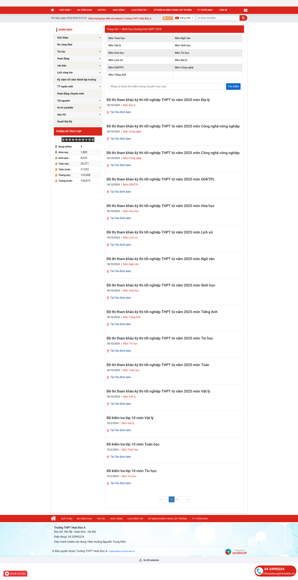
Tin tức (101, 10)
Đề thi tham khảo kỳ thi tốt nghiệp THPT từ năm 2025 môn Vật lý (158, 391)
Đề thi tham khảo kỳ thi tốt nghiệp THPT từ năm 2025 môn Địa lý (158, 100)
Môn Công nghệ (184, 67)
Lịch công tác (139, 10)
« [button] (161, 499)
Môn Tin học (182, 52)
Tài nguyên (63, 100)
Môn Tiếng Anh (117, 74)
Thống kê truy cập (69, 131)
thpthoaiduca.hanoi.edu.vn (122, 551)
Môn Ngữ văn (182, 38)
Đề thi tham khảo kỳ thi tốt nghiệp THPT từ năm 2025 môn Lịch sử (160, 232)
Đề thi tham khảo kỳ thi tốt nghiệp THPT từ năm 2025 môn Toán (158, 365)
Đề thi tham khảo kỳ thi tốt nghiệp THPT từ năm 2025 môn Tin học (160, 338)
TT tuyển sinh (204, 10)
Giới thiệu (64, 10)
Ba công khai (84, 10)
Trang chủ (112, 29)
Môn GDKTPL (116, 67)
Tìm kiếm (233, 86)
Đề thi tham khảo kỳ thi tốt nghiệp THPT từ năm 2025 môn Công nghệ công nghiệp (173, 153)
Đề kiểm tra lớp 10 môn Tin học (132, 471)
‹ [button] (166, 499)
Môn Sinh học (183, 45)
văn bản (61, 65)
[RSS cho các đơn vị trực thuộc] (168, 18)
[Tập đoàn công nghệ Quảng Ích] (236, 551)
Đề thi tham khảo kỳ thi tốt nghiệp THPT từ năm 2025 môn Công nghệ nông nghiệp (173, 126)
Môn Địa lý (181, 60)
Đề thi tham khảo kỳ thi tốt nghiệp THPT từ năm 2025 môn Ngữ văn (161, 259)
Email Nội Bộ (64, 121)
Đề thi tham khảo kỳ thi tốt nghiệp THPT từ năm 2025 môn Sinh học (161, 285)
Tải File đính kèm (120, 112)
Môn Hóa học (116, 52)
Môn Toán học (116, 38)
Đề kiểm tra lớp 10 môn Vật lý (130, 418)
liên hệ (223, 10)
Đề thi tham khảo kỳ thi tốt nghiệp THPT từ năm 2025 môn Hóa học (161, 206)
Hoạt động (119, 10)
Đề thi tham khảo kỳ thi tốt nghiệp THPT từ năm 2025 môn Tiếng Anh (162, 312)
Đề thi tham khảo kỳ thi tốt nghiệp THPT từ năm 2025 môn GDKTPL (161, 179)
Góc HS (61, 114)
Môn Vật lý (114, 45)
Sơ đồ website (151, 560)
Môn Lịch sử (115, 60)
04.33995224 (274, 569)
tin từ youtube (65, 107)
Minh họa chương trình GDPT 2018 (141, 29)
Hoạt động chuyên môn (70, 93)
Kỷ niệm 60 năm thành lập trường (173, 10)
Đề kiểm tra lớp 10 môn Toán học (133, 444)
